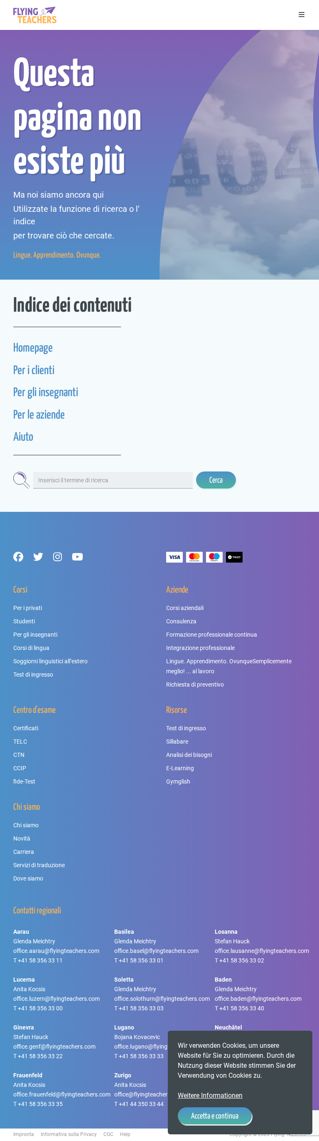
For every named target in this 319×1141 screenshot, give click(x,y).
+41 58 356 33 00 (40, 1008)
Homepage (33, 347)
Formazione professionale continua (211, 634)
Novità (21, 838)
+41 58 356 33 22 (40, 1056)
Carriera (23, 851)
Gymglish (178, 781)
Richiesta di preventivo (195, 684)
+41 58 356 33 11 (40, 960)
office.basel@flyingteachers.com (156, 951)
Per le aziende (39, 414)
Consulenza (181, 621)
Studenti (24, 621)
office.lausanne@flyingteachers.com (262, 951)
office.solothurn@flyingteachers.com (162, 998)
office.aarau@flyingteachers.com (56, 951)
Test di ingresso (33, 674)
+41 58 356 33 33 (141, 1056)
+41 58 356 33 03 (141, 1008)
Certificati (25, 728)
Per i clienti (33, 370)
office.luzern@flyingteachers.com (56, 998)
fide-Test (24, 781)
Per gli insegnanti (45, 392)
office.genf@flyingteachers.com (54, 1046)
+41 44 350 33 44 (141, 1104)
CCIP (19, 768)
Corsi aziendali (185, 608)
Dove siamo (28, 878)
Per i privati (27, 608)
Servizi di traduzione (39, 865)
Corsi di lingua (31, 648)
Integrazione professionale (200, 648)
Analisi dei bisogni (189, 755)
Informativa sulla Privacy (69, 1134)
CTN (19, 755)
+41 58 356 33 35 (40, 1104)
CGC (108, 1134)
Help (125, 1134)
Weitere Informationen (210, 1095)
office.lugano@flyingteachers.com (158, 1046)
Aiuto (23, 436)
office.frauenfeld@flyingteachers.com (61, 1094)
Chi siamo (26, 825)
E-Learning (180, 768)
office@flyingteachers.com (148, 1094)
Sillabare (177, 741)
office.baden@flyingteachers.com (258, 998)
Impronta (23, 1134)
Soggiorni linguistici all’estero (50, 661)
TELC (20, 741)
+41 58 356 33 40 (241, 1008)
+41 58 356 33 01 (141, 960)
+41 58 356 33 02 (241, 960)
